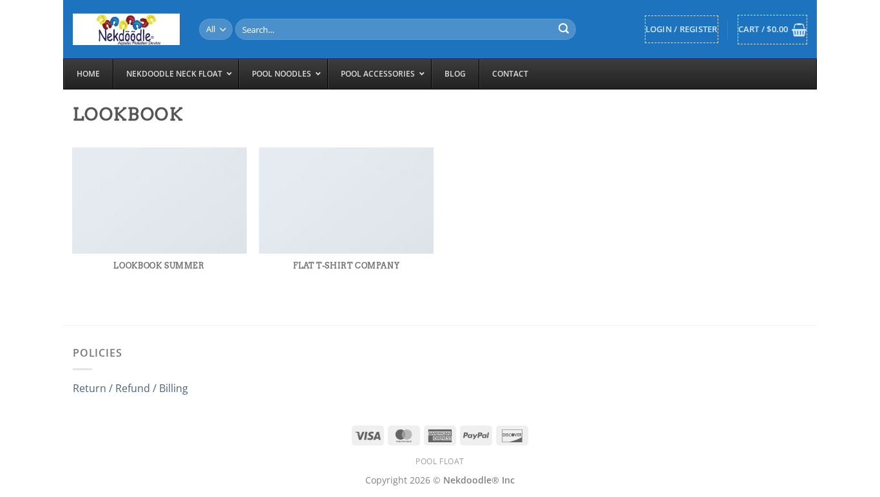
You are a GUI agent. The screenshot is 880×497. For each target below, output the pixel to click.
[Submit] (564, 30)
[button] (681, 28)
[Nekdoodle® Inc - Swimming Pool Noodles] (126, 29)
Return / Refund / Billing (130, 388)
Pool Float (440, 461)
